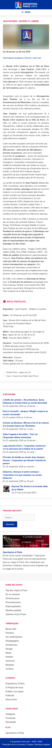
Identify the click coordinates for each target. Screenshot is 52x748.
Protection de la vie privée (13, 744)
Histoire (9, 657)
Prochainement (13, 602)
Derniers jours (12, 598)
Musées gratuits (13, 610)
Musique (10, 665)
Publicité (10, 695)
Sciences (10, 661)
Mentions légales (42, 744)
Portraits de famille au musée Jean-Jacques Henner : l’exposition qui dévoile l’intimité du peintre (24, 460)
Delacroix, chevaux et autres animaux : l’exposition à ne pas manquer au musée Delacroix (22, 475)
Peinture (10, 633)
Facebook (10, 718)
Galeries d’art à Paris (16, 614)
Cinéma (9, 669)
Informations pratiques (13, 58)
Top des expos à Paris (16, 590)
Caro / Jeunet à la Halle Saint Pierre (22, 376)
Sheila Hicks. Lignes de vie (18, 372)
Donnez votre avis (33, 58)
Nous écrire (11, 699)
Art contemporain (14, 637)
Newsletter (11, 722)
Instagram (10, 714)
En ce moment (13, 594)
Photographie (12, 641)
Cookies (30, 744)
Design (9, 649)
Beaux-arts (11, 629)
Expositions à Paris (15, 683)
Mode (8, 653)
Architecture (11, 645)
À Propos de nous (14, 687)
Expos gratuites (13, 606)
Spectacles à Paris (15, 733)
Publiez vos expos (15, 691)
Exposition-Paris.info (21, 741)
